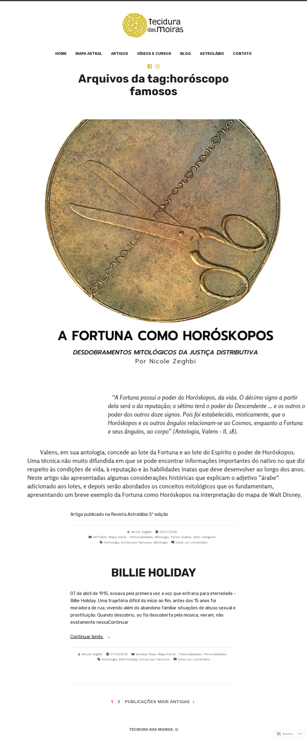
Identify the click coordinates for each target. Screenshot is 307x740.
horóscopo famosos (136, 542)
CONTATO (242, 53)
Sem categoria (204, 537)
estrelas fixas (146, 654)
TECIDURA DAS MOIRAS (151, 729)
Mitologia (162, 537)
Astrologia (111, 542)
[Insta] (157, 65)
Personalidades (215, 654)
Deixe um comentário (192, 542)
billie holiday (128, 659)
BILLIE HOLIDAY (153, 572)
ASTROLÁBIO (212, 53)
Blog (185, 53)
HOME (61, 53)
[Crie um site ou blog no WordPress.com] (176, 729)
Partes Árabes (181, 537)
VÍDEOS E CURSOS (154, 53)
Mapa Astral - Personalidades (131, 537)
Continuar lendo (87, 637)
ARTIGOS (119, 53)
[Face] (150, 65)
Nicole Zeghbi (141, 532)
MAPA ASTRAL (89, 53)
